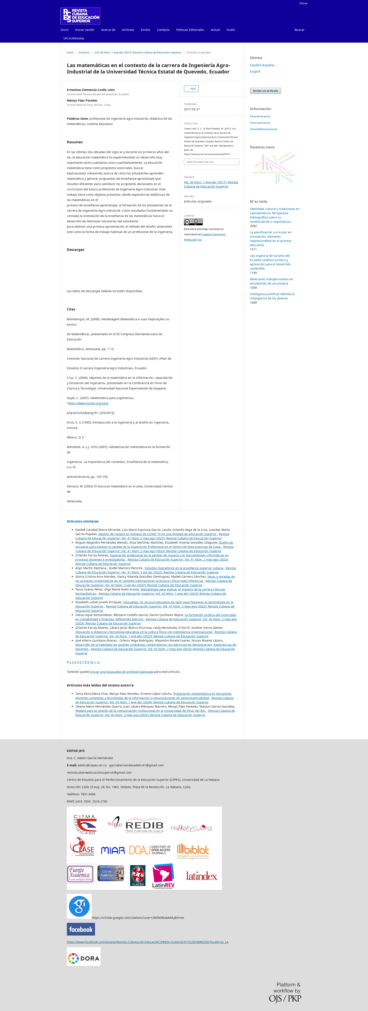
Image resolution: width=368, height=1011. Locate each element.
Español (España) (262, 65)
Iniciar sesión (84, 30)
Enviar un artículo (265, 91)
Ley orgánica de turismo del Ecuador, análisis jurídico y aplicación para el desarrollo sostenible (270, 262)
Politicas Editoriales (190, 30)
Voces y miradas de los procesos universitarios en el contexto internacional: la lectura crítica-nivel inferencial (155, 578)
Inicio (64, 30)
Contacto (163, 30)
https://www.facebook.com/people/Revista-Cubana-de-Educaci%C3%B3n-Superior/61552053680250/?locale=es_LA (148, 942)
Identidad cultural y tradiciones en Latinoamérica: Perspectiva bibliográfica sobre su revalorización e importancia (275, 215)
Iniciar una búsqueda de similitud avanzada (121, 672)
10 (91, 662)
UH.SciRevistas (73, 38)
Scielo (231, 30)
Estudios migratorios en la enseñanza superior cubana (184, 568)
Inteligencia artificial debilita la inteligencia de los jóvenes (272, 296)
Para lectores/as (260, 116)
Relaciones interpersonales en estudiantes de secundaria (271, 281)
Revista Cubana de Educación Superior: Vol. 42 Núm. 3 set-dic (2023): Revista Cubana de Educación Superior (153, 583)
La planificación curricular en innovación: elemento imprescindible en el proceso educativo (271, 238)
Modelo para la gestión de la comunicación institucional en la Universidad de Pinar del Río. (141, 711)
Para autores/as (260, 123)
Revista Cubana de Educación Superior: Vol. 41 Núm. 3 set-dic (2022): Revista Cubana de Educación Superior (155, 570)
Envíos (145, 30)
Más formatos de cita (200, 162)
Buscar (300, 30)
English (255, 71)
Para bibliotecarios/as (263, 129)
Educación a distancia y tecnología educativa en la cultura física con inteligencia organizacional (144, 632)
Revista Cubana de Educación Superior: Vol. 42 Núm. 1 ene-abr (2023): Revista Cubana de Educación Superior (156, 634)
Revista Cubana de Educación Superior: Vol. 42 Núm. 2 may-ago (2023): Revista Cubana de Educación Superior (155, 713)
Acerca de (108, 30)
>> (98, 662)
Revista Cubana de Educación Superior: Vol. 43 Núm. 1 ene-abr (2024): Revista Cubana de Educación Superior (154, 700)
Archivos (128, 30)
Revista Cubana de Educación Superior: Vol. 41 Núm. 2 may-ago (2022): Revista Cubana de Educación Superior (152, 536)
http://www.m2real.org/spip (88, 403)
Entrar (304, 3)
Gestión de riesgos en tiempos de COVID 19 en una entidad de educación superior (157, 534)
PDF (193, 89)
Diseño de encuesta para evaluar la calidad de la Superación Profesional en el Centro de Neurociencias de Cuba (154, 544)
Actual (215, 30)
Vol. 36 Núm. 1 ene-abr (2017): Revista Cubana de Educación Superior (138, 52)
